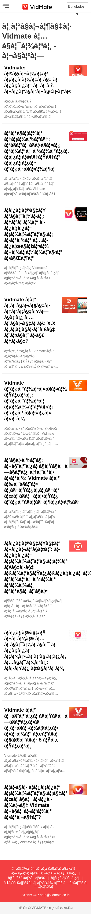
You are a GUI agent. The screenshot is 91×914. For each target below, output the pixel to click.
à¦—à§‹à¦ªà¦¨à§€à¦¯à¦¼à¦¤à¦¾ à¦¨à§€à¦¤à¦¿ (43, 873)
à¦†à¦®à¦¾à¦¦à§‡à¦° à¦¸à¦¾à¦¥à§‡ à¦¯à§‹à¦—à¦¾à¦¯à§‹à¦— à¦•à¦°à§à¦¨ (45, 884)
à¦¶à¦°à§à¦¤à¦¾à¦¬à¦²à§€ (26, 878)
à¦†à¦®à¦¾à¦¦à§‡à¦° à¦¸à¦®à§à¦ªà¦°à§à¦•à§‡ (43, 868)
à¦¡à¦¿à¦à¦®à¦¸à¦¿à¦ (65, 878)
